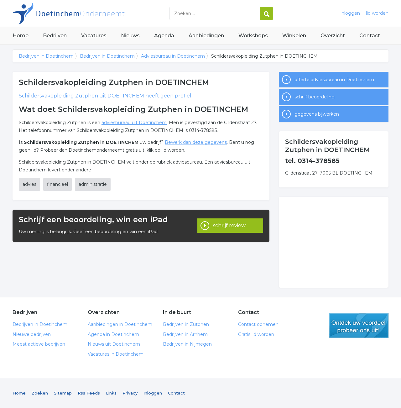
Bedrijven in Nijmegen (187, 344)
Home (21, 36)
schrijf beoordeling (314, 97)
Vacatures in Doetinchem (115, 354)
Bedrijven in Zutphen (186, 324)
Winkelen (294, 36)
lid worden (377, 13)
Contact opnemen (258, 324)
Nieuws (130, 36)
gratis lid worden (358, 325)
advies (29, 184)
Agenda (164, 36)
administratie (93, 184)
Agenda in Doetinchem (113, 334)
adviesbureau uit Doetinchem (134, 122)
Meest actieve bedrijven (39, 344)
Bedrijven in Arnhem (185, 334)
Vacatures (94, 36)
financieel (57, 184)
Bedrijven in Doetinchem (91, 13)
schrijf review (229, 225)
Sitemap (63, 392)
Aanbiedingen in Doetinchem (120, 324)
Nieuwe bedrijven (32, 334)
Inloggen (152, 392)
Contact (369, 36)
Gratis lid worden (256, 334)
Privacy (130, 392)
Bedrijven (55, 36)
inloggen (350, 13)
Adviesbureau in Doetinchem (173, 56)
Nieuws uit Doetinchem (114, 344)
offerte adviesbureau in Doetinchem (334, 79)
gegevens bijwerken (316, 114)
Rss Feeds (89, 392)
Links (111, 392)
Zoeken (40, 392)
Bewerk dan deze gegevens (196, 142)
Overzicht (332, 36)
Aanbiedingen (206, 36)
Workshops (253, 36)
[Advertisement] (333, 242)
